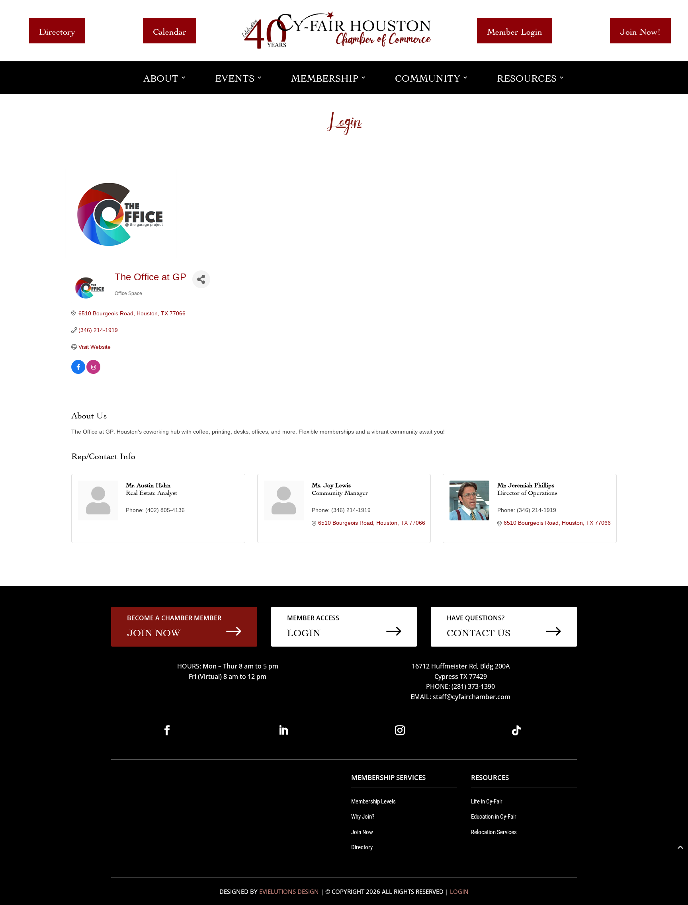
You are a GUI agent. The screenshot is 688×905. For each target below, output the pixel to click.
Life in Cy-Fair (486, 801)
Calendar (169, 30)
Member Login (514, 30)
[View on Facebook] (78, 372)
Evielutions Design (289, 891)
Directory (57, 30)
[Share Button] (201, 279)
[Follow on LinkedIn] (283, 731)
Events (234, 77)
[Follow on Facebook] (167, 731)
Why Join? (362, 816)
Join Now (362, 832)
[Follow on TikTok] (516, 731)
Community (427, 77)
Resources (527, 77)
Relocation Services (494, 832)
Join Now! (640, 30)
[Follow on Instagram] (400, 731)
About (160, 77)
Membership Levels (373, 801)
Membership (324, 77)
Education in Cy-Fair (493, 816)
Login (459, 891)
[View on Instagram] (93, 372)
